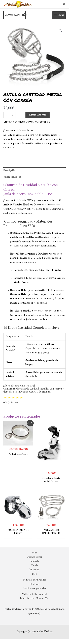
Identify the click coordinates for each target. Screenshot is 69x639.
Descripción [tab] (9, 170)
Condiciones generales (34, 588)
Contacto (34, 561)
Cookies (34, 584)
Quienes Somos (34, 557)
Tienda (34, 565)
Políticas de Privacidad (34, 580)
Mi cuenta (34, 570)
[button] (64, 4)
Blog (34, 574)
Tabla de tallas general (34, 594)
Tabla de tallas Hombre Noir (34, 599)
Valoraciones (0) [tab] (12, 177)
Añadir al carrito (37, 115)
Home (34, 553)
